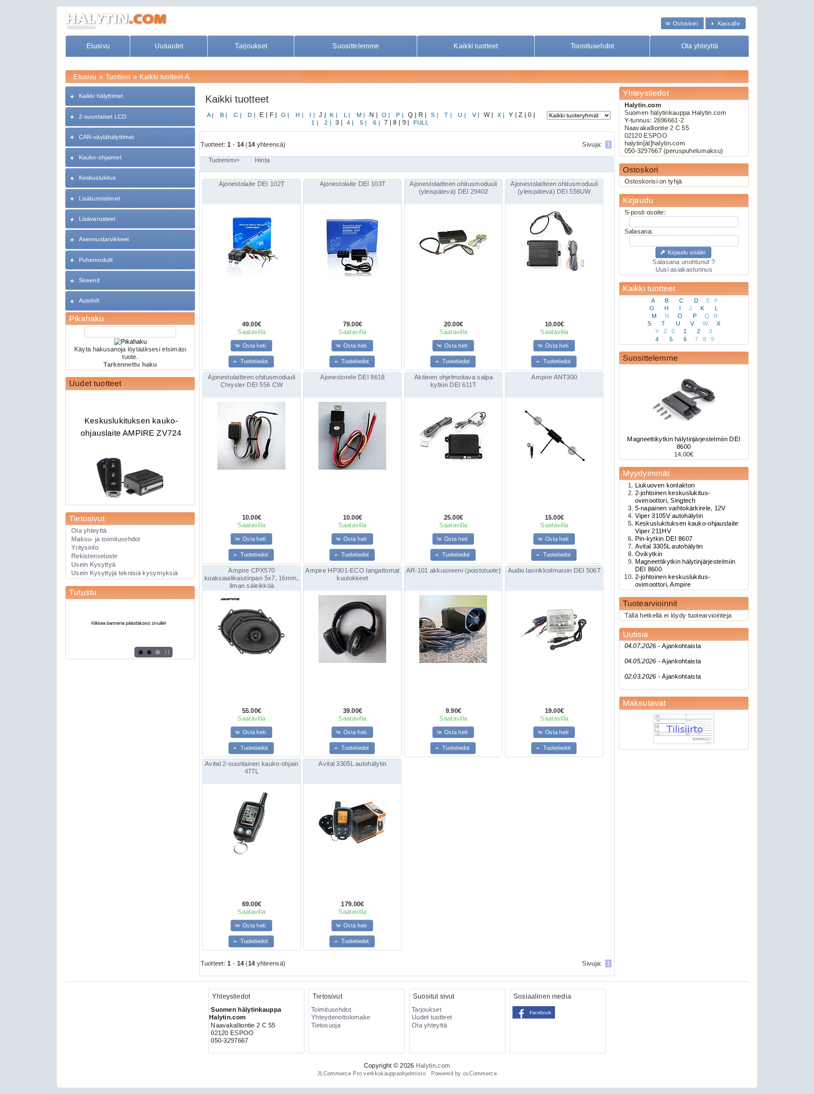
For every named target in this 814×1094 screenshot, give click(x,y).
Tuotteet (118, 77)
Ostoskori (640, 169)
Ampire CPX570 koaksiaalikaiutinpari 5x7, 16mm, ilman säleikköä (251, 578)
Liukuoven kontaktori (665, 485)
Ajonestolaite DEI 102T (251, 184)
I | (311, 114)
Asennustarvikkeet (104, 239)
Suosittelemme (355, 46)
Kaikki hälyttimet (101, 95)
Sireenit (89, 280)
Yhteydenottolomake (340, 1017)
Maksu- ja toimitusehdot (105, 539)
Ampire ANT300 (554, 377)
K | (332, 114)
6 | (375, 122)
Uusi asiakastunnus (683, 269)
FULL (419, 122)
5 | (362, 122)
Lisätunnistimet (99, 198)
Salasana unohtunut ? (683, 262)
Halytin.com (433, 1065)
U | (461, 114)
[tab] (130, 96)
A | (210, 114)
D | (251, 114)
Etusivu (98, 46)
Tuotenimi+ (224, 160)
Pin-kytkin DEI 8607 (664, 538)
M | (360, 114)
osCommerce (480, 1073)
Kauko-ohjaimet (100, 157)
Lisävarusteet (97, 218)
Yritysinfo (84, 547)
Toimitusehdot (592, 46)
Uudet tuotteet (95, 383)
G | (284, 114)
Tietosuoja (325, 1025)
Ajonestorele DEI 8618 (352, 377)
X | (500, 114)
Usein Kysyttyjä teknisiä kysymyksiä (124, 573)
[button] (682, 23)
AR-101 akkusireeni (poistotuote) (453, 570)
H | (299, 114)
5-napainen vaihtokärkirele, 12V (680, 508)
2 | (327, 122)
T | (447, 114)
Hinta (262, 160)
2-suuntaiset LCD (102, 116)
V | (474, 114)
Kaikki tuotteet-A (164, 77)
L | (346, 114)
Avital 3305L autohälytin (352, 763)
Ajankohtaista (662, 646)
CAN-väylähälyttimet (106, 137)
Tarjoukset (251, 46)
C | (237, 114)
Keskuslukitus (97, 177)
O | (385, 114)
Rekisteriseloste (94, 556)
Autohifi (89, 300)
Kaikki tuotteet (476, 46)
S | (433, 114)
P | (399, 114)
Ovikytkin (649, 554)
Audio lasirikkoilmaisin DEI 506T (554, 570)
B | (223, 114)
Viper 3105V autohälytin (669, 515)
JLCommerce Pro (339, 1073)
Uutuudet (169, 46)
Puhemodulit (96, 259)
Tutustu (83, 592)
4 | (349, 122)
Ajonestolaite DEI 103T (352, 184)
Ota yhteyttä (700, 46)
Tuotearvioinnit (650, 603)
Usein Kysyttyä (93, 564)
